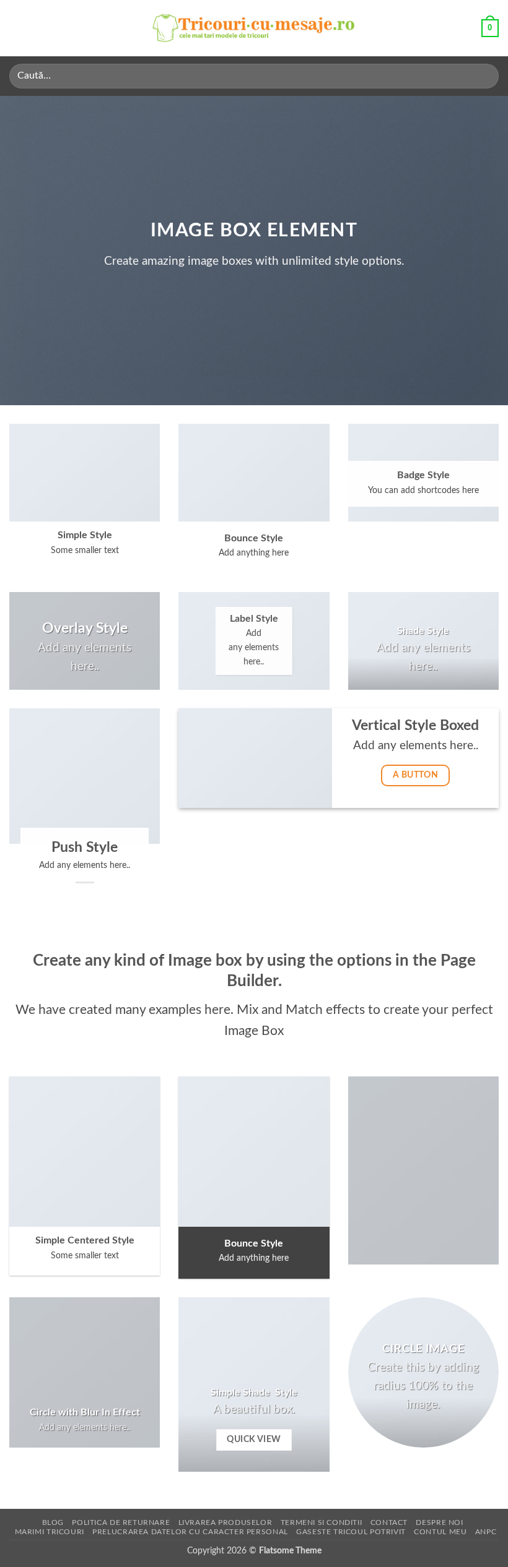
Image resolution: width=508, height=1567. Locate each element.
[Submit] (484, 76)
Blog (53, 1522)
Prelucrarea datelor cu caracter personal (189, 1531)
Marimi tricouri (49, 1531)
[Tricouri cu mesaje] (254, 28)
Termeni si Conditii (321, 1522)
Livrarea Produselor (225, 1522)
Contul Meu (440, 1531)
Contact (389, 1522)
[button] (16, 28)
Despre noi (439, 1522)
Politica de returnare (121, 1522)
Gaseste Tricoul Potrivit (351, 1531)
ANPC (485, 1531)
